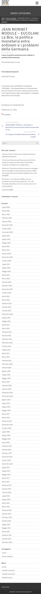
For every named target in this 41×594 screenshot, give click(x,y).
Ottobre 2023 (6, 293)
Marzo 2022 (6, 328)
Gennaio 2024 (6, 282)
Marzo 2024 (6, 278)
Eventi (4, 553)
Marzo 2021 (6, 357)
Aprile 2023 (6, 296)
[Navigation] (37, 3)
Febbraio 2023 (7, 303)
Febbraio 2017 (7, 485)
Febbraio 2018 (7, 446)
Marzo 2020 (6, 382)
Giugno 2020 (6, 375)
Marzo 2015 (6, 532)
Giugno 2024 (6, 268)
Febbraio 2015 (7, 535)
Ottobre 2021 (6, 346)
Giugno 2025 (6, 239)
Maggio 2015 (6, 528)
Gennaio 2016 (6, 514)
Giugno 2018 (6, 435)
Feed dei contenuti (8, 570)
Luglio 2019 (6, 403)
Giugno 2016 (6, 499)
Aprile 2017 (6, 478)
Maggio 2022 (6, 321)
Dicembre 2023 (7, 286)
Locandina (6, 114)
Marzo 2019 (6, 417)
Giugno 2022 (6, 318)
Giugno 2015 (6, 524)
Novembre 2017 (7, 457)
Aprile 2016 (6, 503)
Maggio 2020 (6, 378)
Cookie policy (5, 587)
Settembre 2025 (7, 232)
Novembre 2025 (7, 225)
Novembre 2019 (7, 392)
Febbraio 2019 (7, 421)
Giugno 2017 (6, 471)
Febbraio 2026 (7, 218)
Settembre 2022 (7, 314)
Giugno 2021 (6, 350)
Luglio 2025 (6, 236)
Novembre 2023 (7, 289)
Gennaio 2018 (6, 450)
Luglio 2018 (6, 432)
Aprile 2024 (6, 275)
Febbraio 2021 (7, 360)
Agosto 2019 (6, 400)
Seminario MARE (7, 190)
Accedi (4, 567)
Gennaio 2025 (6, 253)
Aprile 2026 (6, 211)
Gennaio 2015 (6, 539)
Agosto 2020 (6, 371)
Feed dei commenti (8, 574)
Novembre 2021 (7, 343)
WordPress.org (7, 577)
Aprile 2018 (6, 442)
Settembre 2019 (7, 396)
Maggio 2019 (6, 410)
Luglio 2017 (6, 467)
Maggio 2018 (6, 439)
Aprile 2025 (6, 246)
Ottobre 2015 (6, 521)
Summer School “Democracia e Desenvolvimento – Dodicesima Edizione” (19, 155)
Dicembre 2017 (7, 453)
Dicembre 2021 (7, 339)
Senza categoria (7, 556)
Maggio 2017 (6, 474)
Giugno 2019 (6, 407)
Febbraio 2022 (7, 332)
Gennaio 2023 (6, 307)
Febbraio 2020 (7, 385)
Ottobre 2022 (6, 311)
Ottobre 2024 (6, 261)
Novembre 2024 (7, 257)
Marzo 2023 (6, 300)
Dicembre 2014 (7, 542)
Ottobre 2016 (6, 492)
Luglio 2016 (6, 496)
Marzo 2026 (6, 214)
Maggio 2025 (6, 243)
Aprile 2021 (6, 353)
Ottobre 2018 (6, 428)
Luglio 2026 (6, 207)
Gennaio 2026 (6, 221)
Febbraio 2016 (7, 510)
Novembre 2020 (7, 364)
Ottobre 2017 (6, 460)
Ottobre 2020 (6, 368)
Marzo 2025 (6, 250)
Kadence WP (28, 592)
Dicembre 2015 (7, 517)
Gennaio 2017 (6, 489)
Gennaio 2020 (6, 389)
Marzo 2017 (6, 482)
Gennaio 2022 (6, 335)
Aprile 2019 (6, 414)
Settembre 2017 (7, 464)
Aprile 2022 (6, 325)
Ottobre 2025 (6, 229)
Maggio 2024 (6, 271)
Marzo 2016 (6, 507)
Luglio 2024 (6, 264)
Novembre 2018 (7, 425)
